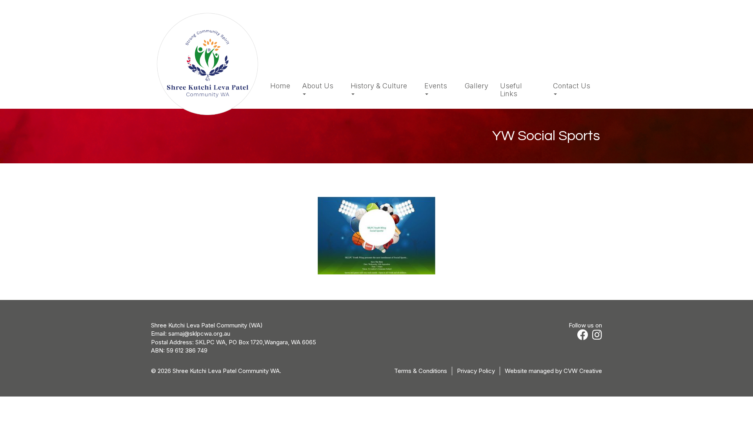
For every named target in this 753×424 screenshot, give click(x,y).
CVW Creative (583, 371)
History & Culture (379, 86)
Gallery (476, 86)
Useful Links (511, 90)
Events (435, 86)
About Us (317, 86)
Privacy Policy (476, 371)
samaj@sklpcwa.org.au (199, 333)
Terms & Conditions (420, 371)
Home (280, 86)
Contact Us (571, 86)
